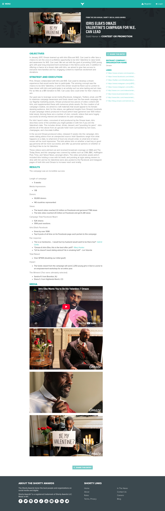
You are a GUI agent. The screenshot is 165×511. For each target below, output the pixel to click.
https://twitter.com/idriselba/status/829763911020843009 (130, 80)
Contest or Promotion (116, 36)
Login (160, 4)
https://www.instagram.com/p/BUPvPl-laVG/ (124, 87)
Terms (86, 499)
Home (86, 488)
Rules (86, 495)
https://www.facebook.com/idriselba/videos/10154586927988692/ (133, 76)
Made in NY (23, 496)
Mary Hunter (79, 247)
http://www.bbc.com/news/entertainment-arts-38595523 (129, 97)
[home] (82, 4)
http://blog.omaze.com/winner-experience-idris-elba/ (128, 101)
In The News (122, 488)
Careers (120, 495)
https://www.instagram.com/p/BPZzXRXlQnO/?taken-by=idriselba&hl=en (135, 83)
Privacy (93, 499)
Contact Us (121, 492)
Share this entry (117, 54)
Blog (119, 499)
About (86, 492)
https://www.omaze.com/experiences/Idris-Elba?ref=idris (129, 73)
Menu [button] (8, 4)
